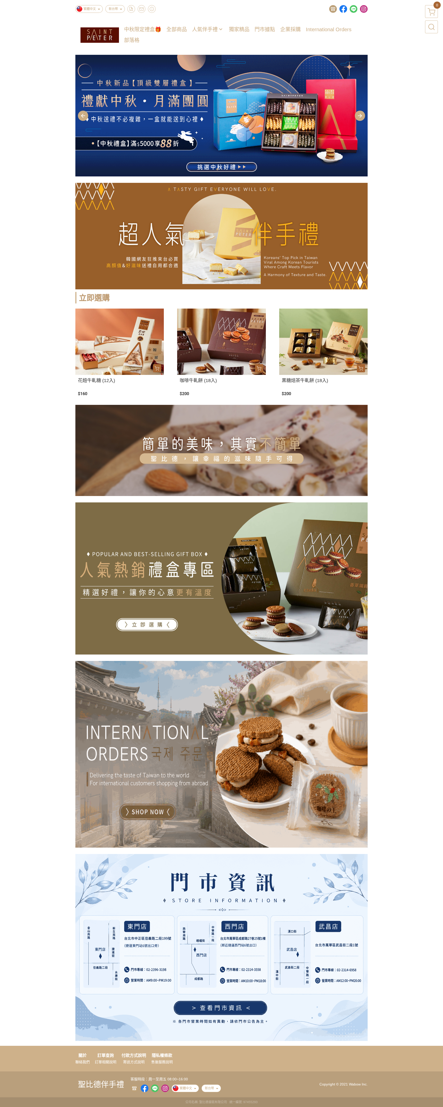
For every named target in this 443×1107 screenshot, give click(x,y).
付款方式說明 (134, 1055)
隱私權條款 (162, 1055)
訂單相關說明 (105, 1062)
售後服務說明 (162, 1062)
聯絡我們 (82, 1062)
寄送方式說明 (134, 1062)
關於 (82, 1055)
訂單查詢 (105, 1055)
